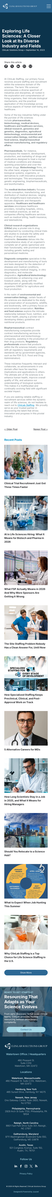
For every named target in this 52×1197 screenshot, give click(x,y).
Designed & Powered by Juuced (26, 1192)
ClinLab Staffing (26, 405)
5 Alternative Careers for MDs (22, 749)
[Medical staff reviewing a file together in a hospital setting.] (26, 622)
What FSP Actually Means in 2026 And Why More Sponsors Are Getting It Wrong (24, 593)
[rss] (36, 1166)
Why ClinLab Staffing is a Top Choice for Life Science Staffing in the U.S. (24, 957)
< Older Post (10, 429)
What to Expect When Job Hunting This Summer (25, 904)
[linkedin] (16, 1166)
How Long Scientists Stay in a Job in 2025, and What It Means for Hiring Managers (24, 800)
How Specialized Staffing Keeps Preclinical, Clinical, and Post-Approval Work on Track (23, 698)
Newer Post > (40, 429)
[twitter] (31, 1166)
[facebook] (21, 1166)
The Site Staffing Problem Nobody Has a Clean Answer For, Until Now (24, 645)
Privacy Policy (26, 1173)
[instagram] (26, 1166)
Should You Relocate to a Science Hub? (24, 853)
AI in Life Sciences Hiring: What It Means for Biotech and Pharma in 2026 (24, 538)
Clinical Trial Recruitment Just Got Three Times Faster (25, 485)
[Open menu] (49, 6)
